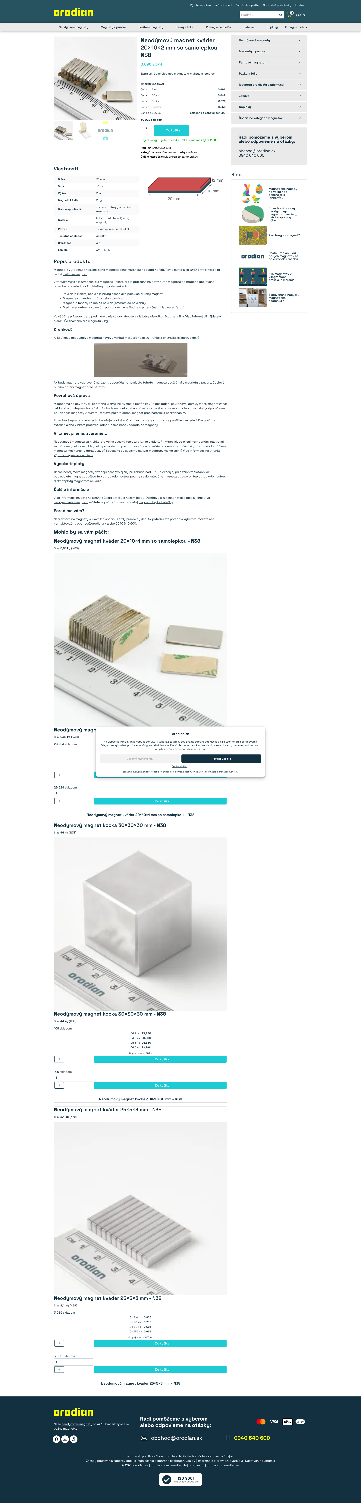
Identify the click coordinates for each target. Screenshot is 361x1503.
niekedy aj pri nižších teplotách (182, 472)
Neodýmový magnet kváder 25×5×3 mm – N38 (140, 1383)
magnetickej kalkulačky (156, 502)
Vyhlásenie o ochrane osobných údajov (182, 771)
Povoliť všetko (221, 758)
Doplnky (272, 27)
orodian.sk (140, 1465)
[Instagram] (73, 1439)
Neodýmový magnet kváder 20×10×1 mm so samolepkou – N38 (140, 814)
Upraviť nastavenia (140, 758)
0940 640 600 (251, 155)
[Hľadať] (280, 15)
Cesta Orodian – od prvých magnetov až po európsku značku (283, 256)
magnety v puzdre (198, 382)
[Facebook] (56, 1439)
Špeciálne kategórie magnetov (261, 118)
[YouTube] (65, 1439)
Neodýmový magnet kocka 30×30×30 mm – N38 (140, 1099)
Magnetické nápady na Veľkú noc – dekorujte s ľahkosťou (283, 193)
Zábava (249, 27)
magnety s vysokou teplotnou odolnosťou (194, 476)
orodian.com (160, 1465)
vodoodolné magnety (142, 425)
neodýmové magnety (86, 338)
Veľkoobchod (223, 5)
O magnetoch (294, 27)
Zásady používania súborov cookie (141, 771)
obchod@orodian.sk (91, 523)
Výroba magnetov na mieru (73, 455)
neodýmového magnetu (71, 502)
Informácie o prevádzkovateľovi (221, 771)
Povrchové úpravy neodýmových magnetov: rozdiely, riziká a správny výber (283, 214)
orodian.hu (196, 1465)
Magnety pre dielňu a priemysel (261, 85)
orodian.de (179, 1465)
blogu (140, 498)
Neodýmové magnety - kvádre (176, 152)
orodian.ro (231, 1465)
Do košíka (173, 130)
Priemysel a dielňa (218, 27)
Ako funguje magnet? (284, 235)
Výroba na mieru (200, 5)
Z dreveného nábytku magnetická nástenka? (284, 297)
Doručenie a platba (247, 5)
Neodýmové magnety (73, 27)
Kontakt (300, 5)
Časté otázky (113, 498)
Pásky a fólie (184, 27)
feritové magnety (75, 274)
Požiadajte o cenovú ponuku (207, 112)
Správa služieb (179, 766)
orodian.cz (214, 1465)
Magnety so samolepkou (181, 156)
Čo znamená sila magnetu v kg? (86, 321)
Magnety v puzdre (113, 27)
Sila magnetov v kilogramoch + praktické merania (281, 276)
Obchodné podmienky (277, 5)
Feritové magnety (151, 27)
